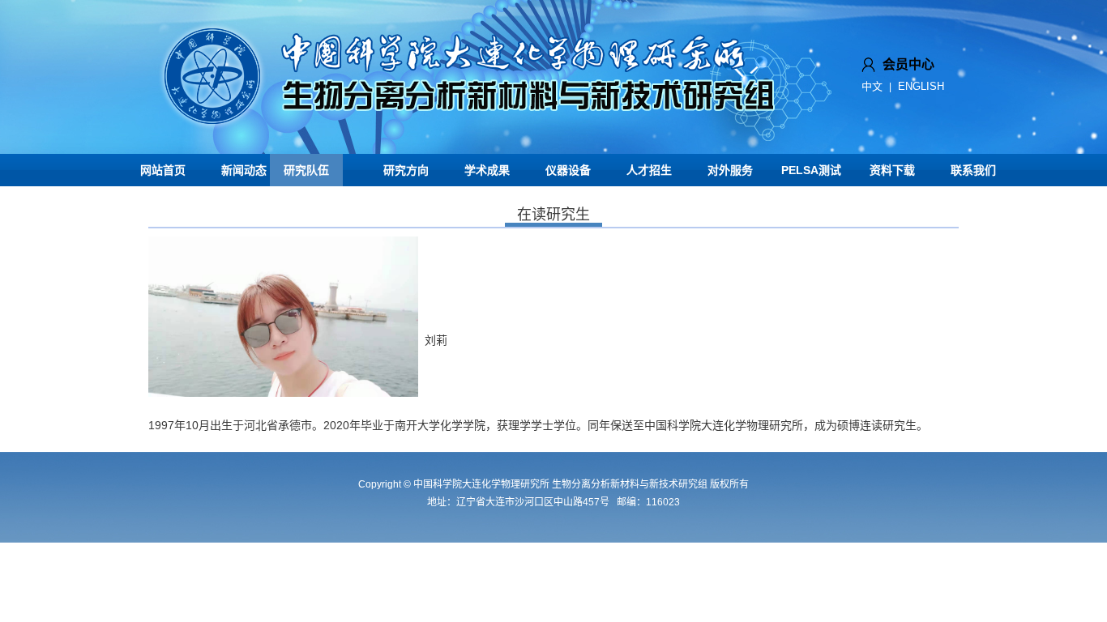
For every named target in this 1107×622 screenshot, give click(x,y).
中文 (872, 86)
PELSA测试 (811, 170)
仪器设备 (568, 170)
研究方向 (406, 170)
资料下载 (892, 170)
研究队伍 (306, 170)
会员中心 (908, 64)
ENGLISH (921, 86)
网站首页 (163, 170)
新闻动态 (244, 170)
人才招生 (649, 170)
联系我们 (973, 170)
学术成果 (487, 170)
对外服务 (730, 170)
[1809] (472, 148)
